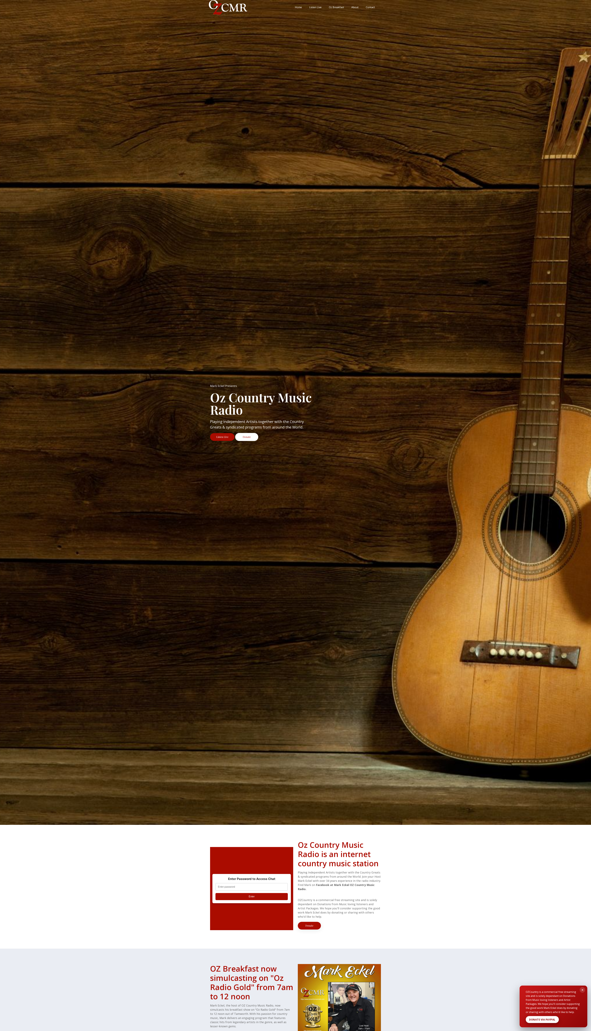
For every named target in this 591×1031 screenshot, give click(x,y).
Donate (247, 437)
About (354, 7)
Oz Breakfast (336, 7)
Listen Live (315, 7)
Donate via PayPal (542, 1019)
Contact (370, 7)
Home (298, 7)
